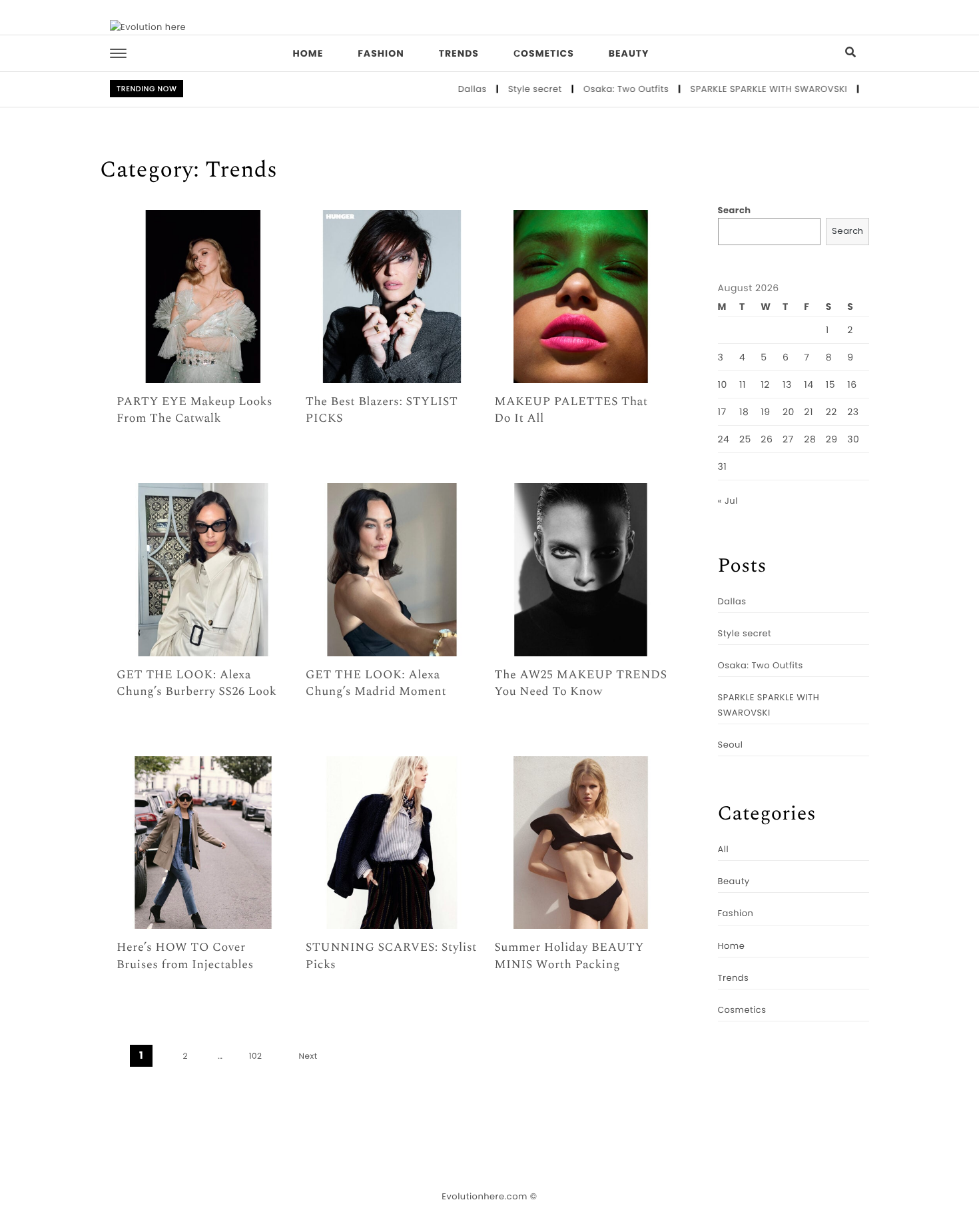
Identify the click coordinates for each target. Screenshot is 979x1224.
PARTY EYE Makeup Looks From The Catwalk (194, 410)
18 (744, 411)
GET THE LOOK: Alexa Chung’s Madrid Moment (376, 683)
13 (787, 384)
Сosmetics (543, 53)
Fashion (381, 53)
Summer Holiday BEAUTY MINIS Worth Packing (569, 956)
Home (308, 53)
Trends (459, 53)
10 (722, 384)
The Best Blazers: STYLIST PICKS (382, 410)
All (723, 849)
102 (255, 1056)
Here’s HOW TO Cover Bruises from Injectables (185, 956)
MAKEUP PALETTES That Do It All (570, 410)
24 (724, 439)
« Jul (728, 500)
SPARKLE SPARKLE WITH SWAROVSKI (745, 89)
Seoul (730, 744)
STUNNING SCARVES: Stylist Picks (391, 956)
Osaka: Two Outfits (602, 89)
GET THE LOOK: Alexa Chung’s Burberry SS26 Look (196, 683)
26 (767, 439)
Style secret (511, 89)
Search (734, 210)
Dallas (448, 89)
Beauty (629, 53)
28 (810, 439)
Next (308, 1056)
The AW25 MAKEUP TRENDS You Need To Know (580, 683)
